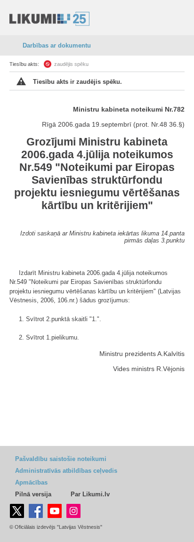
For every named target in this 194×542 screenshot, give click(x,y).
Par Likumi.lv (90, 494)
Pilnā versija (33, 494)
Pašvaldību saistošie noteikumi (60, 458)
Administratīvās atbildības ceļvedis (66, 470)
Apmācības (31, 482)
